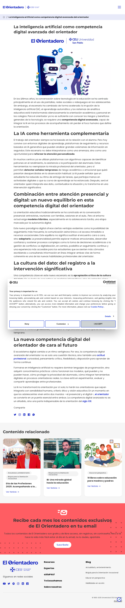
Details (108, 316)
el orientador (102, 394)
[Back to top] (119, 600)
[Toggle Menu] (119, 7)
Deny (27, 324)
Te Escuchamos (53, 580)
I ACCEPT (98, 324)
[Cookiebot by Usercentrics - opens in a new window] (105, 282)
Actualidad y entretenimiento (98, 567)
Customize (61, 324)
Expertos (49, 568)
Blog (88, 562)
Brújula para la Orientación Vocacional (102, 572)
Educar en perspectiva (95, 578)
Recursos (49, 562)
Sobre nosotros (53, 586)
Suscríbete (62, 544)
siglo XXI (86, 401)
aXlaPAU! (49, 574)
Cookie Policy (97, 307)
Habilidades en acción (95, 583)
